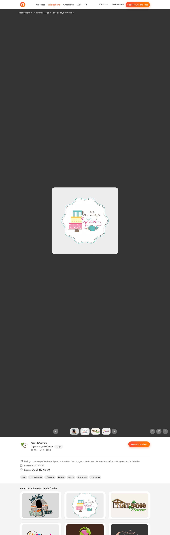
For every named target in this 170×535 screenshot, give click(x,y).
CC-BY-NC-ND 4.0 (41, 469)
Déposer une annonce (137, 4)
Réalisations (54, 4)
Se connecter (117, 4)
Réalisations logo (41, 12)
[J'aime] (152, 431)
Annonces (40, 4)
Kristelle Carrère (39, 442)
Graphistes (68, 4)
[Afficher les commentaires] (159, 431)
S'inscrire (103, 4)
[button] (55, 431)
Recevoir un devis (139, 444)
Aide (79, 4)
